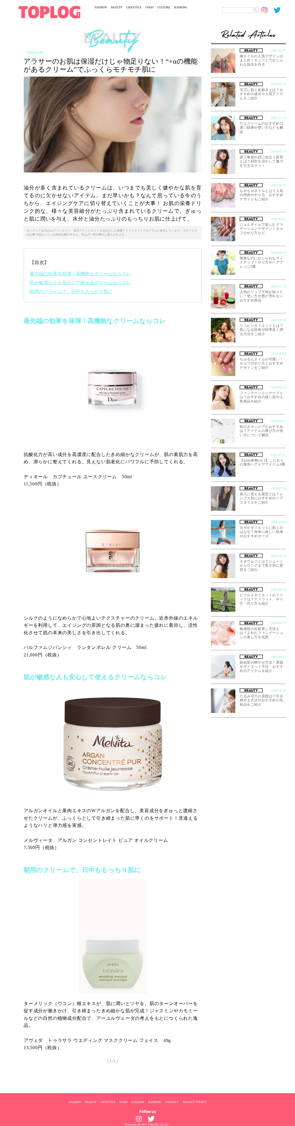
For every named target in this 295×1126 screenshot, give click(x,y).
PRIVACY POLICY (194, 1101)
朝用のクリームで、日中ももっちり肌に (71, 291)
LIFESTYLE (133, 7)
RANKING (180, 7)
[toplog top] (49, 12)
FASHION (101, 7)
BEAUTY (116, 7)
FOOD (149, 7)
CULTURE (163, 7)
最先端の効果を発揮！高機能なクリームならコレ (80, 273)
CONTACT (172, 1101)
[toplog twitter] (280, 10)
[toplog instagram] (268, 10)
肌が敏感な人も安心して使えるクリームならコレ (80, 282)
